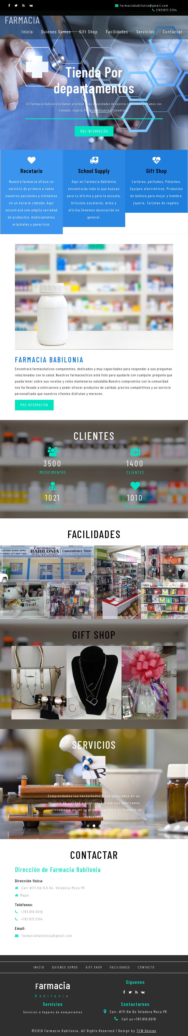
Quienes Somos (56, 31)
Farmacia (22, 20)
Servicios (145, 31)
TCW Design (147, 1031)
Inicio (27, 31)
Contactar (172, 31)
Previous (88, 165)
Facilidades (117, 31)
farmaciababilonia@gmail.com (144, 5)
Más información (94, 131)
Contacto (146, 967)
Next (170, 165)
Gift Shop (88, 31)
